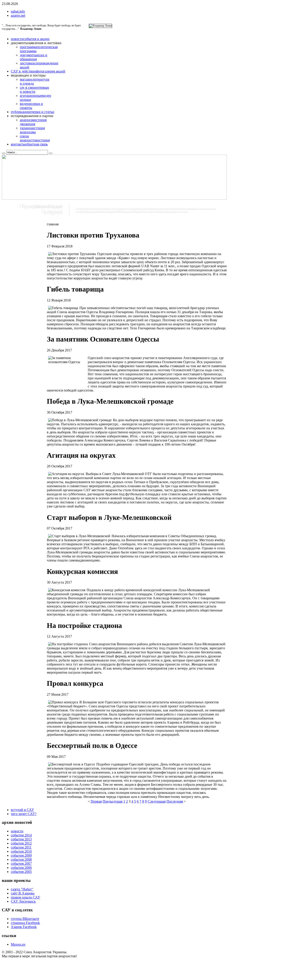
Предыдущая (112, 801)
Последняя (174, 801)
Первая (96, 801)
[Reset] (50, 153)
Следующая (157, 801)
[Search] (3, 153)
